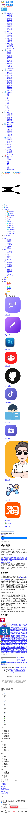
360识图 (9, 274)
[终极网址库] (11, 173)
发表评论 (3, 661)
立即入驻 (3, 535)
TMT (14, 557)
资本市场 (9, 560)
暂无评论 (4, 649)
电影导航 (3, 783)
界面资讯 (21, 559)
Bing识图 (9, 269)
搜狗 (8, 272)
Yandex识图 (10, 276)
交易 (17, 557)
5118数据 (21, 577)
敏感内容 (5, 808)
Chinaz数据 (7, 579)
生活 (9, 689)
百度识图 (9, 271)
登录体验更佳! (14, 806)
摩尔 (23, 557)
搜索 (2, 689)
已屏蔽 (4, 806)
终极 (12, 671)
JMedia (11, 557)
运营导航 (3, 541)
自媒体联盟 (4, 560)
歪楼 (2, 559)
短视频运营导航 (5, 789)
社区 (7, 689)
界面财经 (16, 559)
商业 (20, 557)
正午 (26, 557)
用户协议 (15, 669)
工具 (4, 689)
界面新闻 (5, 559)
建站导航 (3, 791)
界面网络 (11, 559)
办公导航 (3, 786)
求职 (12, 689)
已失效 (4, 802)
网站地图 (9, 669)
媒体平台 (7, 541)
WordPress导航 (4, 793)
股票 (26, 559)
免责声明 (22, 669)
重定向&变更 (6, 804)
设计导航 (3, 788)
